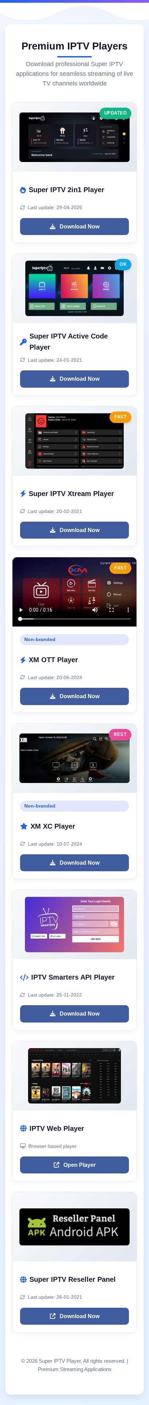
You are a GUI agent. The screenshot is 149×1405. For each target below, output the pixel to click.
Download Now (78, 226)
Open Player (79, 1165)
